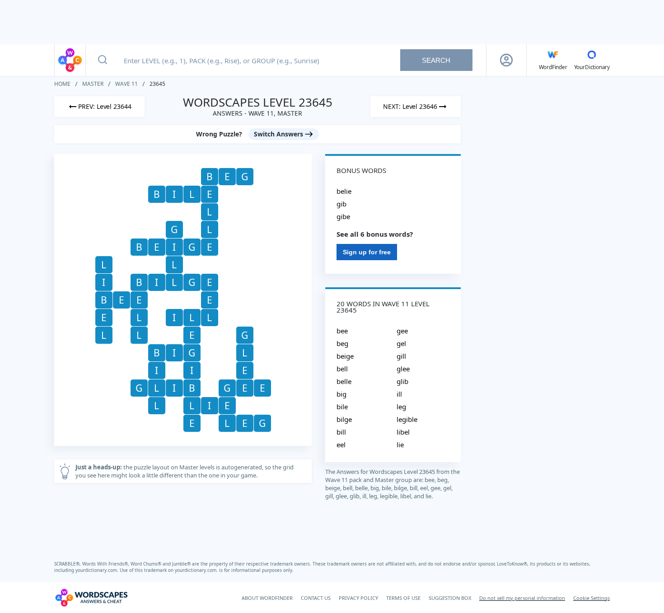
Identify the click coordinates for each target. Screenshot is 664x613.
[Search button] (102, 60)
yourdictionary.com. (97, 570)
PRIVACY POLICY (358, 597)
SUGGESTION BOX (450, 597)
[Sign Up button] (506, 60)
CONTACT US (316, 597)
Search (436, 60)
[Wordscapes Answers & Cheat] (70, 60)
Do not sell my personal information (522, 597)
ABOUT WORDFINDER (267, 597)
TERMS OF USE (403, 597)
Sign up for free (367, 252)
